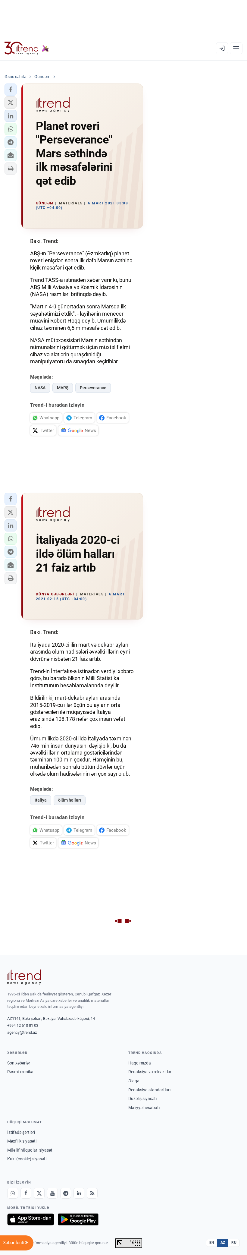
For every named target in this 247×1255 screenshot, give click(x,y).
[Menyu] (236, 48)
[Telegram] (65, 1193)
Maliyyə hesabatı (144, 1107)
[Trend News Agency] (24, 977)
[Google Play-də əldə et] (78, 1219)
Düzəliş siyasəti (142, 1098)
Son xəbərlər (18, 1063)
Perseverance (93, 387)
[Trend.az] (27, 48)
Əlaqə (133, 1080)
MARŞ (62, 387)
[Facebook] (25, 1193)
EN (211, 1243)
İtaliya (41, 800)
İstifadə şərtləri (21, 1132)
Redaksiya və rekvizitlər (149, 1071)
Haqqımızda (139, 1063)
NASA (40, 387)
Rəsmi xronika (20, 1071)
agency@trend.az (22, 1032)
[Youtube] (52, 1193)
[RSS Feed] (92, 1193)
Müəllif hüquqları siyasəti (30, 1150)
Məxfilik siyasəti (21, 1141)
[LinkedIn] (78, 1193)
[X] (39, 1193)
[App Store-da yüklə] (30, 1219)
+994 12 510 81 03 (22, 1025)
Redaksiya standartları (149, 1089)
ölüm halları (69, 800)
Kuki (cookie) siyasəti (26, 1158)
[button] (10, 89)
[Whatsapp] (12, 1193)
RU (233, 1243)
